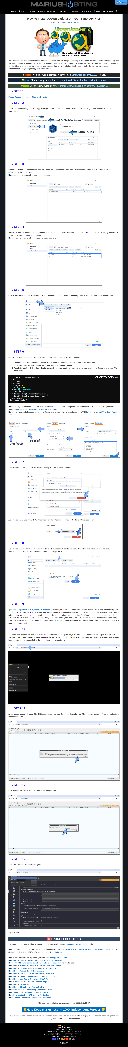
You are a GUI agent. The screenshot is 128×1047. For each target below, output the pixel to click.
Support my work (65, 1026)
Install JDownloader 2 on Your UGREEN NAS (83, 86)
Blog (33, 11)
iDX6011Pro (87, 11)
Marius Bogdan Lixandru (64, 1027)
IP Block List (109, 11)
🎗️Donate (121, 2)
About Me (24, 11)
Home (14, 11)
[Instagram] (74, 1038)
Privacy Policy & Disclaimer (68, 1036)
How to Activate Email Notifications (28, 971)
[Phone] (65, 1038)
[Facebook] (56, 1038)
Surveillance (53, 11)
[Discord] (53, 1038)
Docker (98, 11)
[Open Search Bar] (117, 11)
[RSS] (62, 1038)
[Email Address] (68, 1038)
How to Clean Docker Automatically (28, 987)
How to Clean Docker (22, 984)
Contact (42, 11)
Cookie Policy (56, 1036)
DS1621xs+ (75, 11)
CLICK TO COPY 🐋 (106, 377)
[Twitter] (59, 1038)
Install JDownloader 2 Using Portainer (86, 80)
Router (65, 11)
